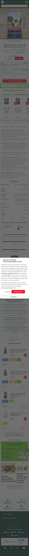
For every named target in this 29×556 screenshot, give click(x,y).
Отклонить (7, 291)
